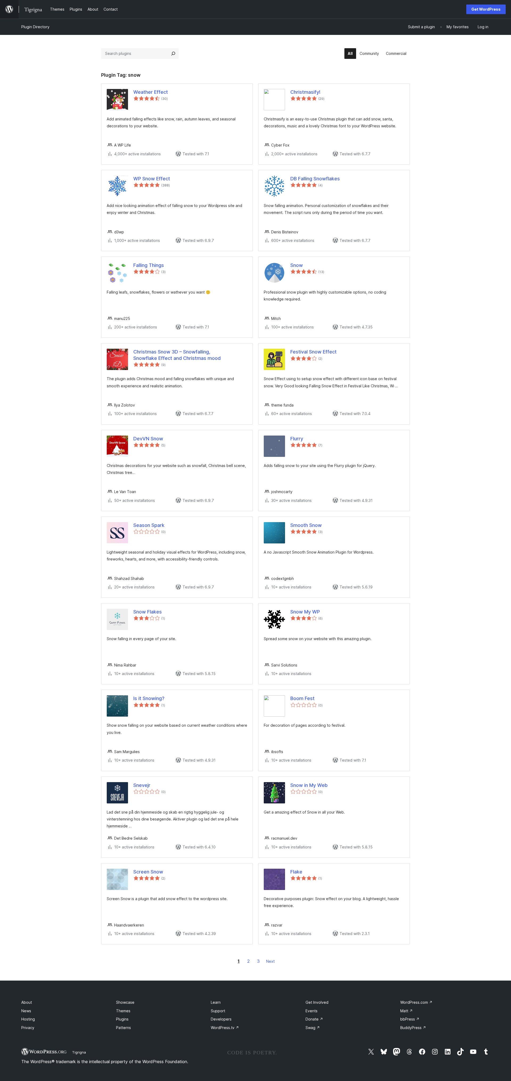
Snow (296, 265)
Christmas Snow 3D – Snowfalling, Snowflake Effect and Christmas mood (177, 355)
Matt (406, 1011)
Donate (314, 1019)
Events (312, 1011)
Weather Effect (150, 92)
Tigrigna (79, 1052)
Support (218, 1011)
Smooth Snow (306, 525)
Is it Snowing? (148, 698)
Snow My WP (305, 612)
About (26, 1002)
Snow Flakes (147, 612)
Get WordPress (486, 9)
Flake (296, 872)
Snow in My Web (309, 785)
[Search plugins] (173, 53)
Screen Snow (148, 872)
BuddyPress (413, 1027)
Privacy (27, 1027)
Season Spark (148, 525)
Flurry (296, 438)
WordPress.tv (225, 1027)
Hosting (28, 1019)
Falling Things (148, 265)
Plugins (122, 1019)
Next (270, 961)
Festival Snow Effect (313, 352)
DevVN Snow (148, 438)
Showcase (125, 1002)
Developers (221, 1019)
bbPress (409, 1019)
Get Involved (317, 1002)
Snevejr (141, 785)
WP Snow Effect (151, 178)
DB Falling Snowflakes (315, 178)
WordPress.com (416, 1002)
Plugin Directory (35, 27)
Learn (216, 1002)
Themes (123, 1011)
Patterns (123, 1027)
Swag (313, 1027)
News (26, 1011)
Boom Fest (302, 698)
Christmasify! (305, 92)
